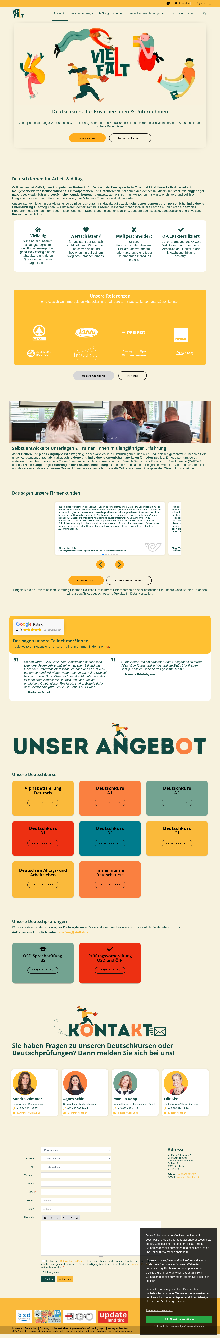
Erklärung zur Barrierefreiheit (54, 1328)
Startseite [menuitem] (60, 13)
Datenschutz (31, 1328)
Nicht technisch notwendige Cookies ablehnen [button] (179, 1326)
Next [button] (203, 422)
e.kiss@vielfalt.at (177, 1112)
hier (106, 646)
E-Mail (32, 1192)
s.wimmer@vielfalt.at (28, 1112)
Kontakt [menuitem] (193, 13)
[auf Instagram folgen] (13, 3)
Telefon (30, 1200)
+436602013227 (187, 1174)
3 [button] (112, 438)
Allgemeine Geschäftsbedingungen (87, 1328)
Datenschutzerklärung (72, 1261)
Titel (32, 1166)
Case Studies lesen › (129, 580)
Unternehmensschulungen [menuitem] (143, 13)
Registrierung (203, 3)
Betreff (31, 1208)
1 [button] (104, 438)
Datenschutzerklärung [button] (159, 1310)
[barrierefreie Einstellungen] (168, 3)
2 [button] (108, 438)
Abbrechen (65, 1279)
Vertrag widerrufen (118, 1328)
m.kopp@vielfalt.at (128, 1112)
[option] (110, 422)
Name (31, 1183)
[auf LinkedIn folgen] (26, 3)
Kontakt (132, 375)
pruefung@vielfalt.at (73, 932)
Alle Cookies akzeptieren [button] (179, 1319)
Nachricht (30, 1217)
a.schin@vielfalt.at (77, 1112)
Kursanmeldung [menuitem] (80, 13)
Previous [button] (16, 422)
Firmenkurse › (86, 580)
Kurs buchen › (87, 138)
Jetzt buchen (43, 803)
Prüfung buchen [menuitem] (108, 13)
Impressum (17, 1328)
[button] (204, 13)
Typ (32, 1150)
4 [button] (116, 438)
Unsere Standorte (93, 375)
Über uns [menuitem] (175, 13)
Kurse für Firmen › (130, 138)
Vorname (29, 1175)
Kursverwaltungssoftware (119, 1331)
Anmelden (184, 3)
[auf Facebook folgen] (19, 3)
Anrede (30, 1158)
